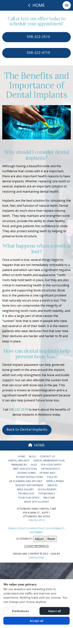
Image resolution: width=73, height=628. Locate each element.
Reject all (54, 611)
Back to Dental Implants (26, 429)
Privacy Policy (17, 528)
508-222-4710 (38, 52)
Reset (51, 539)
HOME (39, 445)
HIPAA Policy (38, 528)
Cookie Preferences (36, 546)
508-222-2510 (38, 36)
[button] (67, 5)
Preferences (20, 611)
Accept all (36, 621)
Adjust (39, 539)
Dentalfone (36, 557)
